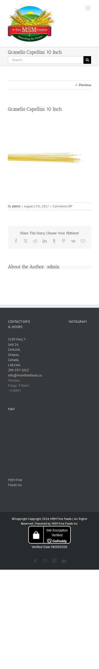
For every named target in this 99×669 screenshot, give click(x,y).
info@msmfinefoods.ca (25, 375)
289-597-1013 (18, 370)
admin (16, 206)
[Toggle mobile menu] (88, 8)
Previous (85, 85)
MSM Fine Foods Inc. (64, 523)
